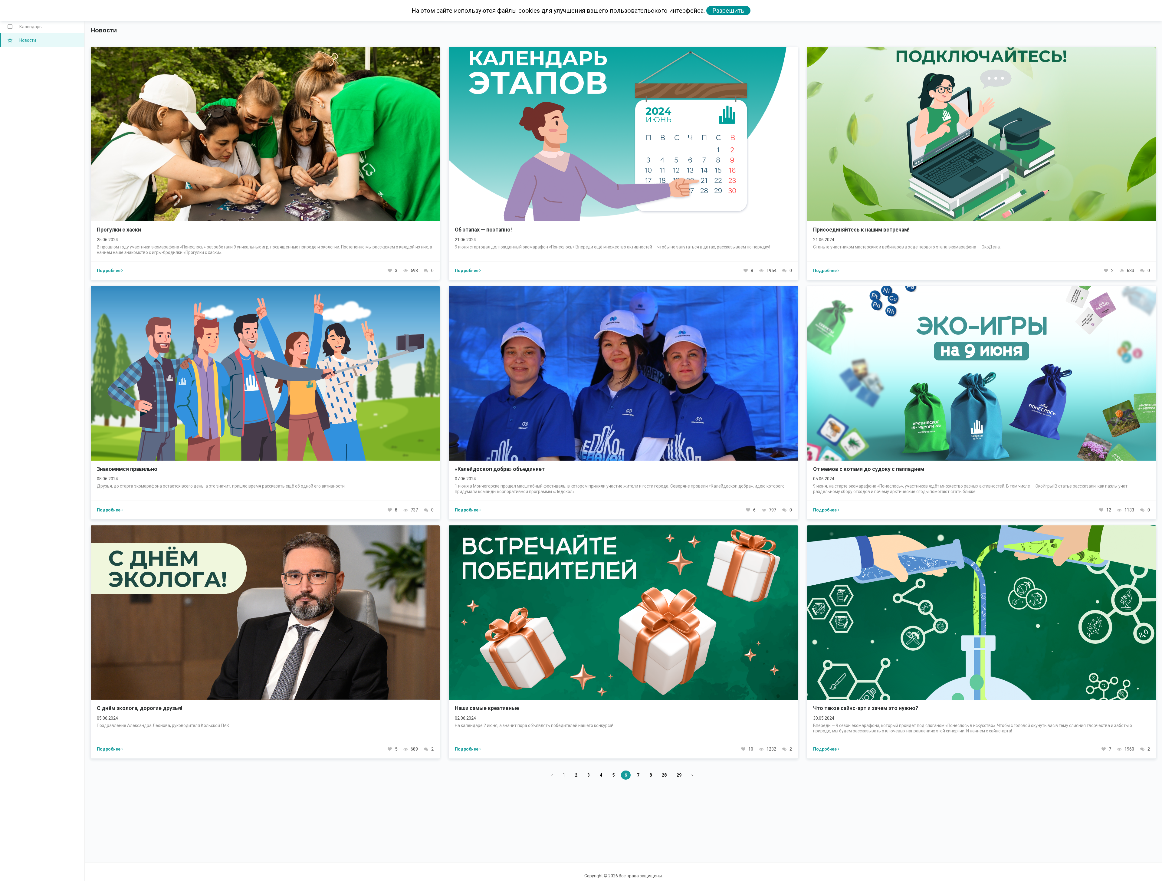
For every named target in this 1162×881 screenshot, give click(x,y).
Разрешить (728, 10)
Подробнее (109, 270)
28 (664, 775)
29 (679, 775)
